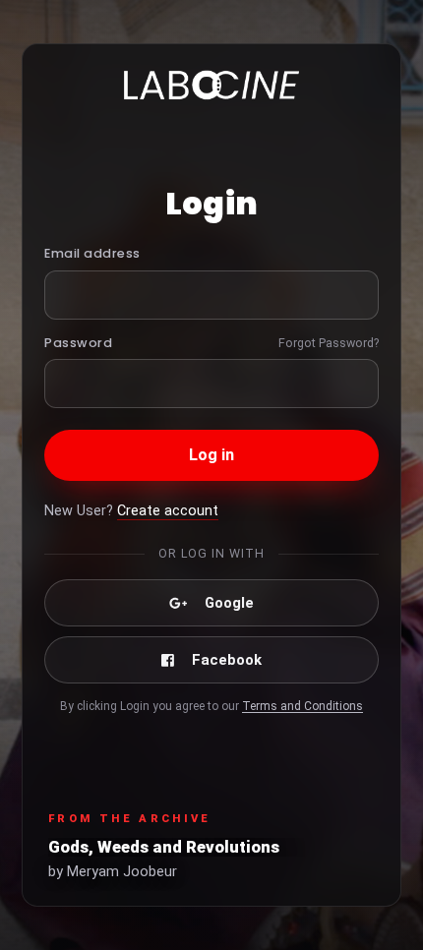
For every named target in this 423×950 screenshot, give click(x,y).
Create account (167, 511)
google (229, 603)
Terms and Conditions (302, 706)
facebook (227, 660)
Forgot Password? (328, 342)
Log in (212, 454)
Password (78, 342)
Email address (92, 253)
